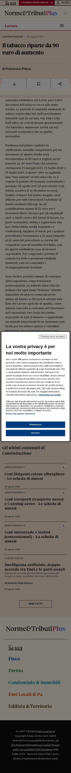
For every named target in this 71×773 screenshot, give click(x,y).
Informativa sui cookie (50, 395)
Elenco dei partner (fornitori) (20, 413)
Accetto (35, 433)
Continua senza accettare (53, 336)
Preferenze (35, 424)
